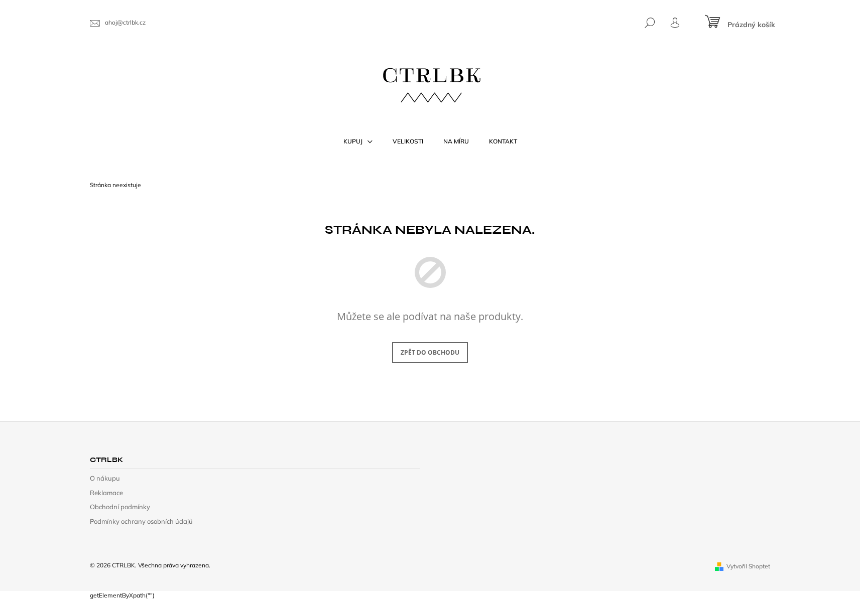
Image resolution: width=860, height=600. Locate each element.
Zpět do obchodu (430, 352)
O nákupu (105, 478)
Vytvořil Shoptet (748, 566)
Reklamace (106, 493)
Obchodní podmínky (120, 507)
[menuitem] (358, 141)
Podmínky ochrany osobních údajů (141, 521)
